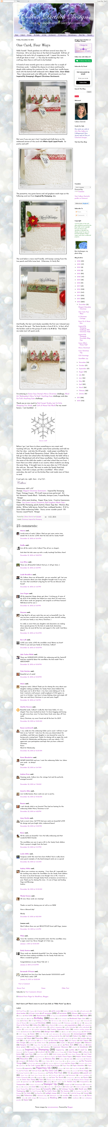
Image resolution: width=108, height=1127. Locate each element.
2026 (79, 261)
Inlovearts (19, 1050)
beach (24, 1018)
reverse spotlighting (84, 1075)
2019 (79, 280)
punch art (87, 1073)
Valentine (28, 1095)
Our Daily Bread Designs (52, 1065)
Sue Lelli (23, 640)
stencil (33, 1087)
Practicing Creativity (23, 1073)
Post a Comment (24, 984)
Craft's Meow (42, 1027)
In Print (44, 35)
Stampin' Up (50, 1084)
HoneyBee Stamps (35, 1047)
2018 (79, 283)
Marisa (22, 531)
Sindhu (22, 545)
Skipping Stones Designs (81, 1079)
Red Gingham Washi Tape (55, 502)
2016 (79, 289)
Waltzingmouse (43, 1098)
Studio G (59, 1087)
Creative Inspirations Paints (60, 1029)
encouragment (20, 1036)
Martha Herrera (26, 707)
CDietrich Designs (81, 137)
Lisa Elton (24, 562)
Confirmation (61, 1025)
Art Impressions (55, 1015)
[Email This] (49, 517)
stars (19, 1087)
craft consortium (86, 1025)
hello (61, 1045)
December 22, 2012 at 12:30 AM (31, 751)
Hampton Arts (25, 1045)
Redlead (63, 1075)
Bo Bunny (25, 1020)
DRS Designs (88, 1031)
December (82, 304)
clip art (79, 1023)
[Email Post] (45, 516)
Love (27, 1056)
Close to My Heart (22, 1025)
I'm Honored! (52, 35)
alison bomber (21, 1013)
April (81, 384)
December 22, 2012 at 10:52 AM (31, 797)
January (82, 394)
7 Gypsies (31, 1011)
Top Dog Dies (38, 1093)
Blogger (70, 1107)
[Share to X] (52, 517)
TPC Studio (63, 1093)
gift (24, 1040)
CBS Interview (55, 1020)
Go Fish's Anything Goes (25, 398)
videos (23, 1098)
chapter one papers (75, 1020)
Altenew (74, 1013)
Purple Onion (24, 1075)
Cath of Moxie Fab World (46, 405)
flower (49, 1038)
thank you (83, 1089)
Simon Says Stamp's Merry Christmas (42, 394)
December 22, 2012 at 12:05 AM (31, 721)
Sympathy (47, 1089)
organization (22, 1065)
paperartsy (28, 1068)
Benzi (22, 833)
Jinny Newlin (24, 818)
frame (75, 1038)
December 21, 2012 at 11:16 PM (30, 700)
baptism (18, 1018)
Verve (89, 1095)
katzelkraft (41, 1052)
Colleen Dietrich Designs (19, 5)
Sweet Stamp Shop (22, 1089)
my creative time (73, 1061)
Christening (32, 1023)
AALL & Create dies (70, 1011)
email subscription (54, 1034)
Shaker (78, 1077)
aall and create (84, 1011)
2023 (79, 267)
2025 (79, 264)
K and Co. (82, 1050)
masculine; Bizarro (37, 1059)
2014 (79, 295)
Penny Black (75, 1068)
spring (49, 1081)
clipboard (87, 1023)
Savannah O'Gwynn (27, 971)
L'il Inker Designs (72, 1052)
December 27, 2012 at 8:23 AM (30, 916)
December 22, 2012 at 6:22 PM (30, 811)
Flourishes (39, 1038)
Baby (85, 1016)
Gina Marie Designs (57, 1040)
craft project (22, 1027)
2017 (79, 286)
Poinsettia (40, 502)
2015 (79, 292)
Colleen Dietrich (50, 1025)
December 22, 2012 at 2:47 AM (30, 767)
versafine (66, 1095)
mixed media (79, 1059)
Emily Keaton (25, 950)
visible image (32, 1098)
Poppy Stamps (66, 1071)
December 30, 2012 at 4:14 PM (30, 929)
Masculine (24, 1059)
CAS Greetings (83, 355)
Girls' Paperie (84, 1040)
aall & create (55, 1011)
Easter (32, 1034)
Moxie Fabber (46, 1061)
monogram (22, 1061)
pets (83, 1068)
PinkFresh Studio (36, 1071)
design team (50, 1032)
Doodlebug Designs (76, 1031)
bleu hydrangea (72, 35)
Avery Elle (75, 1016)
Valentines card (55, 1095)
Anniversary (41, 1016)
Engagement (30, 1036)
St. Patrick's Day (70, 1082)
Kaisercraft (19, 1052)
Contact (23, 35)
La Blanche (85, 1052)
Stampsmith (88, 1084)
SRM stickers (58, 1081)
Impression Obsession (60, 1047)
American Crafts (86, 1013)
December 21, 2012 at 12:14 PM (30, 538)
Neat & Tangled (60, 1063)
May (80, 381)
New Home (71, 1063)
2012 (79, 302)
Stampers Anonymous (35, 1084)
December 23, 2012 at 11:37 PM (30, 847)
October (82, 365)
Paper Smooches (78, 1065)
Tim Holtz (27, 1093)
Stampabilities (84, 1081)
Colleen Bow (37, 1025)
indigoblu (74, 1047)
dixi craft (66, 1031)
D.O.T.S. (18, 1031)
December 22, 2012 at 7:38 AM (30, 784)
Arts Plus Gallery (80, 131)
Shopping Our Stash (24, 405)
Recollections (54, 1075)
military (62, 1059)
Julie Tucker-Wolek (26, 654)
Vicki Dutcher (25, 671)
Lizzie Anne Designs (74, 1054)
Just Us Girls (57, 403)
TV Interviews (62, 35)
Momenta (88, 1059)
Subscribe (83, 82)
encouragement (80, 1034)
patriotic (60, 1068)
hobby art (82, 1045)
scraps (47, 1077)
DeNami (37, 1032)
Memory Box (50, 1059)
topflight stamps (50, 1093)
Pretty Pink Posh (55, 1073)
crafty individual (70, 1027)
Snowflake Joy (83, 358)
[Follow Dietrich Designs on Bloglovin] (82, 204)
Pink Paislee (25, 1071)
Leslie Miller (24, 854)
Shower (85, 1077)
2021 (79, 273)
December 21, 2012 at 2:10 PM (30, 568)
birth (30, 1018)
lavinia (18, 1054)
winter (64, 1098)
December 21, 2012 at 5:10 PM (30, 606)
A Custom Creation (42, 1011)
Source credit (43, 440)
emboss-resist (66, 1034)
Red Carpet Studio (44, 403)
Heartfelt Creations (51, 1045)
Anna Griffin (29, 1016)
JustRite (71, 1050)
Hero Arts (69, 1045)
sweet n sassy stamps (82, 1087)
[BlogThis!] (50, 517)
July (80, 375)
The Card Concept (35, 1091)
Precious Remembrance (39, 1073)
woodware (75, 1098)
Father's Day (77, 1036)
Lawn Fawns (40, 1054)
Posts (79, 212)
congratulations (72, 1025)
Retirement (72, 1075)
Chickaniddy (86, 1020)
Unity (18, 1095)
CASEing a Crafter (42, 1020)
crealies (18, 1029)
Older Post (65, 988)
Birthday (38, 1018)
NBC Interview (50, 1063)
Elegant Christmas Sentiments (34, 491)
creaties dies (27, 1029)
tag (57, 1089)
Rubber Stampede (22, 1077)
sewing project (70, 1077)
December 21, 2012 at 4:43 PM (30, 587)
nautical (40, 1063)
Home (16, 35)
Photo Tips (82, 35)
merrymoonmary (53, 1107)
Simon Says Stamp (28, 1079)
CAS (32, 1020)
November (82, 362)
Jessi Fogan (24, 593)
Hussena (23, 612)
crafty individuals (83, 1027)
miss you (69, 1059)
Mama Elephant (51, 1056)
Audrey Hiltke (25, 868)
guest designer (75, 1042)
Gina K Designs (43, 1040)
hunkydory (46, 1047)
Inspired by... (60, 1050)
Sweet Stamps (35, 1089)
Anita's (20, 1015)
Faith (67, 1036)
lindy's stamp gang (59, 1054)
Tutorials (89, 35)
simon (17, 1079)
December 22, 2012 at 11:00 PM (31, 826)
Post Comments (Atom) (34, 992)
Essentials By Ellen (57, 1036)
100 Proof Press (21, 1011)
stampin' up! (68, 1084)
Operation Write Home (85, 1063)
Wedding (53, 1098)
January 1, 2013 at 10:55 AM (29, 944)
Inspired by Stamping (35, 519)
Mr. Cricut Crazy (57, 1061)
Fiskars (28, 1038)
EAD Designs (23, 1034)
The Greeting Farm (78, 1091)
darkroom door (27, 1031)
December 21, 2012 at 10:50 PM (31, 648)
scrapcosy (40, 1077)
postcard (74, 1071)
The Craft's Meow (50, 1091)
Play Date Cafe (51, 1071)
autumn (64, 1016)
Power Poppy (84, 1071)
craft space (32, 1027)
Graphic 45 (63, 1042)
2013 (79, 299)
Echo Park (43, 1034)
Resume (29, 35)
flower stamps (57, 1038)
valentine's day (42, 1095)
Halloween (88, 1042)
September (83, 369)
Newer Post (21, 988)
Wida (22, 936)
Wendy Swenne (25, 896)
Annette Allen (25, 791)
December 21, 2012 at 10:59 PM (31, 664)
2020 (79, 277)
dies (60, 1031)
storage (41, 1087)
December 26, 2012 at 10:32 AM (31, 889)
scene (32, 1077)
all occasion (47, 1013)
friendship (83, 1038)
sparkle (18, 1081)
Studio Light (69, 1087)
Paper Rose (66, 1065)
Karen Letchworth (26, 728)
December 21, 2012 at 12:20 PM (31, 555)
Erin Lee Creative (44, 1036)
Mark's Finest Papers (65, 1056)
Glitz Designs (21, 1042)
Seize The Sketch (57, 1077)
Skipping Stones (51, 1079)
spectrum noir (27, 1081)
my (65, 1061)
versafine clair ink (78, 1095)
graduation (52, 1042)
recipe (47, 1075)
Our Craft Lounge (34, 1065)
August (81, 372)
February (82, 390)
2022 (79, 270)
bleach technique (62, 1018)
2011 (78, 397)
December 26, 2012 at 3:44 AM (30, 862)
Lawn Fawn (29, 1054)
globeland (31, 1042)
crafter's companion (56, 1027)
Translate (81, 191)
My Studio (36, 35)
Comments (80, 215)
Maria (22, 684)
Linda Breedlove (26, 574)
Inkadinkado (84, 1047)
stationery (26, 1087)
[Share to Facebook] (54, 517)
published (76, 1073)
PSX (69, 1073)
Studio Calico (50, 1087)
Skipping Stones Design (64, 1079)
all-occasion (62, 1013)
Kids (49, 1052)
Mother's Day (33, 1061)
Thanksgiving (20, 1091)
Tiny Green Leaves (29, 502)
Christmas (25, 519)
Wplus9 (26, 1100)
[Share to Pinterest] (55, 517)
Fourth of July (67, 1038)
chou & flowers (21, 1023)
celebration (64, 1020)
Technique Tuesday (67, 1089)
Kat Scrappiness (30, 1052)
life (47, 1054)
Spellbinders (39, 1082)
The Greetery (65, 1091)
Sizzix (41, 1079)
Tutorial (86, 1093)
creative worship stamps (81, 1029)
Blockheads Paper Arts (77, 1018)
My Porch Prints (31, 1063)
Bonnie (22, 803)
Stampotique (79, 1084)
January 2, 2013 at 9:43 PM (29, 965)
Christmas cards (69, 1023)
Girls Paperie (73, 1040)
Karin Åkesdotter (26, 757)
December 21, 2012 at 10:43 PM (31, 633)
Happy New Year (39, 1045)
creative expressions (40, 1029)
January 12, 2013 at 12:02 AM (30, 979)
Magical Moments (39, 1056)
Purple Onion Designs (37, 1075)
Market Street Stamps (84, 1056)
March (81, 387)
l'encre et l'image (59, 1052)
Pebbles (68, 1068)
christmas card (56, 1023)
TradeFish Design (75, 1093)
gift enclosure (32, 1040)
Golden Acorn (41, 1042)
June (80, 378)
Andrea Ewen (25, 774)
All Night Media (34, 1013)
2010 (79, 401)
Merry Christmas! (84, 348)
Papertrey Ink (43, 1068)
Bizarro (52, 1018)
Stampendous (21, 1084)
